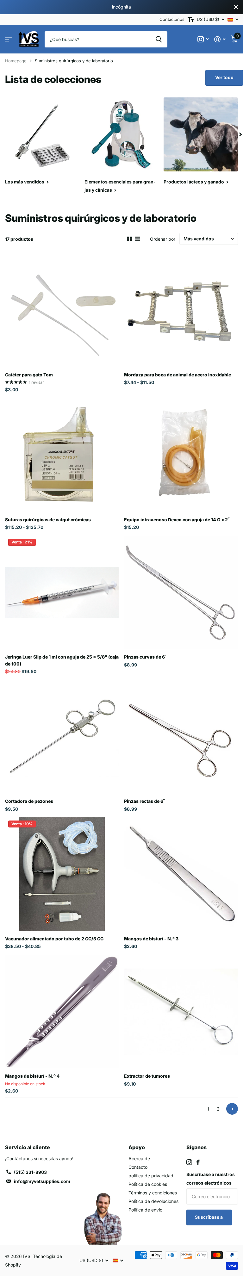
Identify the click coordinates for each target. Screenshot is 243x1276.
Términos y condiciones (152, 1192)
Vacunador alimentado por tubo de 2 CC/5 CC (54, 938)
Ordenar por (162, 239)
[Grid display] (129, 239)
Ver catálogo (8, 39)
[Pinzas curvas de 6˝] (181, 592)
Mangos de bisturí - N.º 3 (151, 938)
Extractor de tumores (147, 1076)
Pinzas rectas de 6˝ (144, 801)
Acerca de (139, 1158)
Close (236, 7)
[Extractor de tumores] (181, 1011)
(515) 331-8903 (30, 1172)
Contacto (137, 1167)
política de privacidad (150, 1175)
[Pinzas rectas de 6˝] (181, 737)
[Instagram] (189, 1162)
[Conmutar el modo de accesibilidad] (191, 19)
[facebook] (198, 1162)
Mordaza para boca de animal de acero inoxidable (177, 374)
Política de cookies (147, 1184)
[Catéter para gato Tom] (62, 310)
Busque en (158, 39)
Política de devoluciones (153, 1201)
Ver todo (224, 77)
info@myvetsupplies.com (42, 1181)
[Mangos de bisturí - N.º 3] (181, 874)
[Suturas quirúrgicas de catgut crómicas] (62, 455)
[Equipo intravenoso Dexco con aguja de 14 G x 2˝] (181, 455)
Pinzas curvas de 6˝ (145, 657)
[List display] (137, 239)
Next (232, 1109)
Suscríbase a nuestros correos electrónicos (210, 1179)
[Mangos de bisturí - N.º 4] (62, 1011)
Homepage (16, 60)
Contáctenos (171, 19)
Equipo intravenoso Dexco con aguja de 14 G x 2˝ (176, 519)
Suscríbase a (209, 1217)
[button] (240, 134)
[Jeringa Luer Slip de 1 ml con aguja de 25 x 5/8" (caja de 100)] (62, 592)
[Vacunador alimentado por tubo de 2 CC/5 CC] (62, 874)
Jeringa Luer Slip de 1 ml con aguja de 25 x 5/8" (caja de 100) (62, 660)
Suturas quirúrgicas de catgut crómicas (48, 519)
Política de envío (145, 1209)
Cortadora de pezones (29, 801)
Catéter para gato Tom (29, 374)
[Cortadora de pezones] (62, 737)
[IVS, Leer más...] (203, 39)
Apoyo (136, 1147)
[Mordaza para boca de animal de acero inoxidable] (181, 310)
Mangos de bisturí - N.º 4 (32, 1076)
